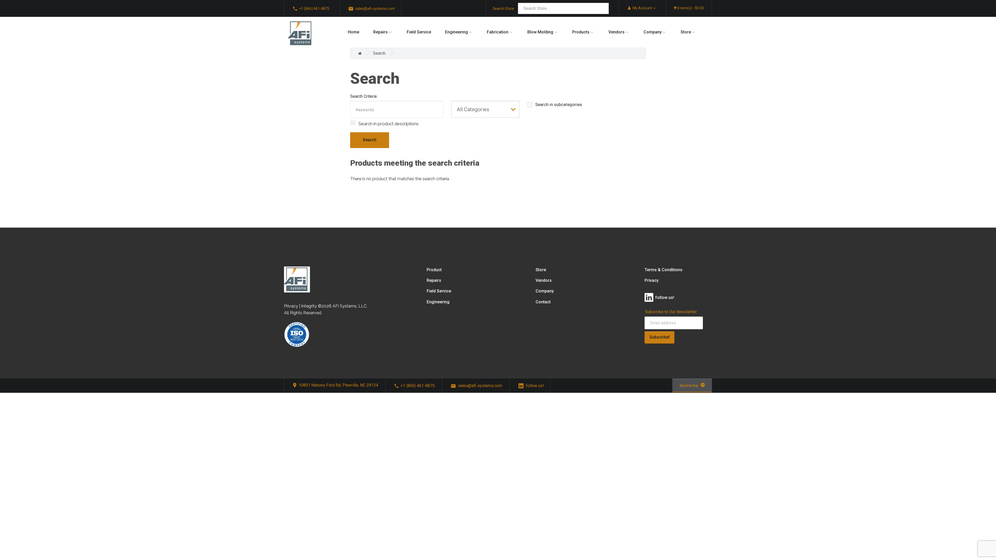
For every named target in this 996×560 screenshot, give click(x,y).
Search (379, 53)
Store (686, 32)
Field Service (419, 32)
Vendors (616, 32)
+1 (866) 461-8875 (417, 385)
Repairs (380, 32)
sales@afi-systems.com (480, 385)
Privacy (652, 280)
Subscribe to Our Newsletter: (671, 311)
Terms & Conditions (663, 269)
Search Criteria (363, 96)
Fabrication (497, 32)
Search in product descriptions (388, 123)
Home (353, 32)
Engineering (456, 32)
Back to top (689, 385)
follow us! (535, 385)
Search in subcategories (558, 104)
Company (653, 32)
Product (434, 269)
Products (581, 32)
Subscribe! (659, 337)
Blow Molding (540, 32)
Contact (543, 301)
